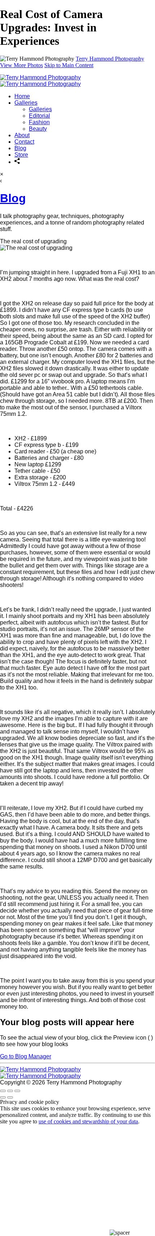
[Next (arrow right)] (10, 1097)
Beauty (38, 129)
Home (22, 96)
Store (21, 155)
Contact (24, 142)
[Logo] (40, 80)
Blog (20, 148)
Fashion (39, 122)
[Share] (17, 162)
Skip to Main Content (68, 65)
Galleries (25, 103)
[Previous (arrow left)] (3, 1097)
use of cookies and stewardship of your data (88, 1121)
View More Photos (21, 65)
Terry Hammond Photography (110, 59)
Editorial (39, 116)
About (22, 135)
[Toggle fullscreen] (10, 1091)
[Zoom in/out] (17, 1091)
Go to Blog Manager (25, 1056)
